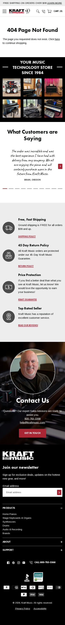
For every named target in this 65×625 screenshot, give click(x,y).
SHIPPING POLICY (27, 237)
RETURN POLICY (26, 266)
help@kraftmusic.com (32, 422)
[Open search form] (38, 11)
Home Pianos (10, 514)
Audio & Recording (12, 529)
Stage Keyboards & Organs (17, 518)
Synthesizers (9, 521)
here (57, 39)
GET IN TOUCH (32, 433)
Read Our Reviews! (28, 325)
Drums (6, 525)
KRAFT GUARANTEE (27, 300)
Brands (6, 533)
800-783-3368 (33, 418)
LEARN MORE (54, 3)
